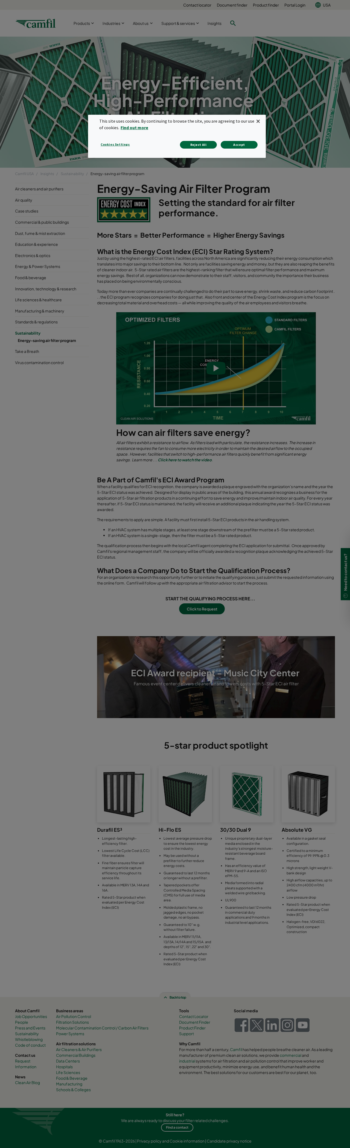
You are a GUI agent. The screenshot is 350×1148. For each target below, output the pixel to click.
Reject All (198, 145)
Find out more (134, 127)
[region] (177, 136)
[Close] (258, 121)
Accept (239, 145)
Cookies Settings (115, 144)
